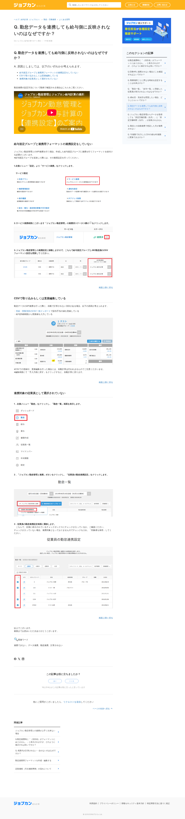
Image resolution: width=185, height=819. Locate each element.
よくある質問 (64, 19)
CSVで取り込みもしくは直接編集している (38, 75)
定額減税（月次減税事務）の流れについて (33, 769)
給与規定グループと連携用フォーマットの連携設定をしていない (48, 72)
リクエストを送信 (72, 701)
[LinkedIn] (23, 659)
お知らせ (131, 5)
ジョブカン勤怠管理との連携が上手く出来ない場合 (35, 732)
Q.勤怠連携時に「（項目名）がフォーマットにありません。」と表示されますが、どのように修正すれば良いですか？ (35, 742)
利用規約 (93, 803)
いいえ (71, 681)
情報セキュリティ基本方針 (132, 803)
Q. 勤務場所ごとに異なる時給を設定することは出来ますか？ (145, 81)
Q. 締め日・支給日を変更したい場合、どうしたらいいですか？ (145, 98)
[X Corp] (19, 659)
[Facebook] (15, 659)
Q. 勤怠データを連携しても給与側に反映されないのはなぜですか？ (145, 107)
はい (55, 681)
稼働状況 (146, 5)
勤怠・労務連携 (50, 19)
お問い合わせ (162, 5)
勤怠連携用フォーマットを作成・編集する (33, 760)
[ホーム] (29, 5)
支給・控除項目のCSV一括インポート (33, 311)
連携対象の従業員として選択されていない (38, 78)
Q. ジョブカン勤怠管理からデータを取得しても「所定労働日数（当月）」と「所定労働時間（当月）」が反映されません (145, 117)
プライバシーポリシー (109, 803)
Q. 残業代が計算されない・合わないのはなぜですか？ (35, 752)
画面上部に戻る (106, 287)
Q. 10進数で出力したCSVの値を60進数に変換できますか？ (144, 135)
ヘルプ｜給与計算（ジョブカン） (27, 19)
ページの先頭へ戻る (101, 708)
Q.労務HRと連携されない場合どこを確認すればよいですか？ (145, 73)
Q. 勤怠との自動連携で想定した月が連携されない (145, 127)
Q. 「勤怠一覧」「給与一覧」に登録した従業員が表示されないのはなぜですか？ (145, 90)
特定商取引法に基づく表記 (158, 803)
